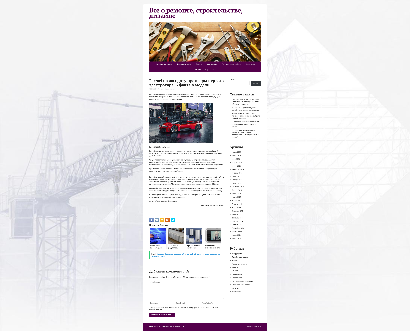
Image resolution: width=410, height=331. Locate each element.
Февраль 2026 (238, 169)
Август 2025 (237, 190)
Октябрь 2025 (237, 183)
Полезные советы (183, 64)
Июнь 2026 (236, 155)
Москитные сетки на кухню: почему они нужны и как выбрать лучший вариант (246, 115)
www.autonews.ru (217, 205)
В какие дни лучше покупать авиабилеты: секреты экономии (245, 108)
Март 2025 (236, 207)
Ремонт (199, 64)
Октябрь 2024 (237, 225)
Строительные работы (231, 64)
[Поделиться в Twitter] (173, 220)
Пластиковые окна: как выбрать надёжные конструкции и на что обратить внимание (245, 101)
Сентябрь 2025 (238, 186)
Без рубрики (237, 253)
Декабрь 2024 (237, 218)
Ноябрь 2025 (237, 180)
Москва (235, 260)
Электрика (250, 64)
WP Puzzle (257, 326)
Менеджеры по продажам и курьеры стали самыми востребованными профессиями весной (245, 133)
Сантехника (212, 64)
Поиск (232, 80)
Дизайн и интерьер (163, 64)
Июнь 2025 (236, 197)
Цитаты (235, 288)
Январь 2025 (237, 214)
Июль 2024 (236, 235)
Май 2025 (236, 200)
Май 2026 (236, 159)
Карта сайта (210, 69)
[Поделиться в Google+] (167, 220)
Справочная (237, 278)
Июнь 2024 (236, 238)
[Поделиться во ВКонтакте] (157, 220)
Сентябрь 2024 (238, 228)
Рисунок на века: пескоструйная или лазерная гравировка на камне (245, 124)
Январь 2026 (237, 173)
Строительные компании (242, 281)
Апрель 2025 (237, 204)
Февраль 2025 (238, 211)
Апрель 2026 (237, 162)
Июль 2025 (236, 193)
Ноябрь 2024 (237, 221)
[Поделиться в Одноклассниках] (162, 220)
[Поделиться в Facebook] (151, 220)
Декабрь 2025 (237, 176)
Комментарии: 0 (170, 89)
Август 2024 (237, 231)
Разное (198, 69)
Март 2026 (236, 166)
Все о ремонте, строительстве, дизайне (195, 12)
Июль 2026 (236, 152)
